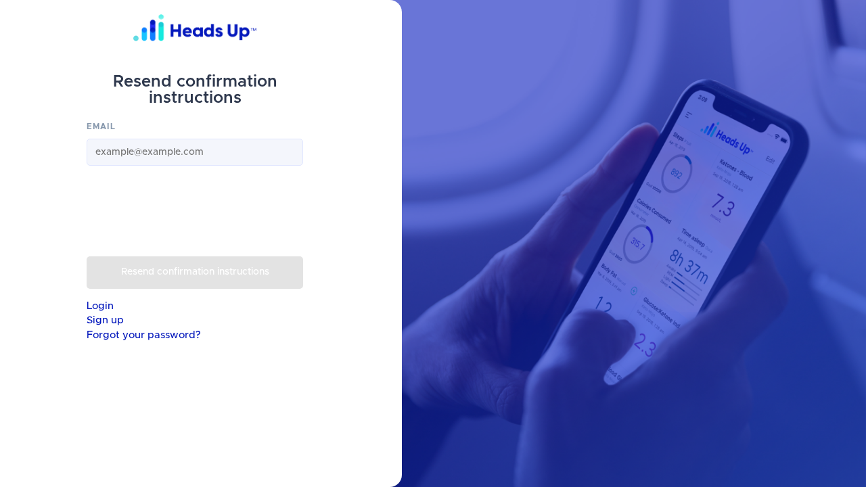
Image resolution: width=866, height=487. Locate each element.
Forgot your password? (144, 335)
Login (100, 306)
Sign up (105, 320)
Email (101, 126)
